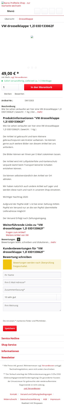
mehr (40, 111)
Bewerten (19, 93)
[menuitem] (8, 11)
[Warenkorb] (59, 11)
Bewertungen (8, 239)
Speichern (10, 328)
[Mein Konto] (52, 11)
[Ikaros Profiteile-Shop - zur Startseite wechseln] (16, 4)
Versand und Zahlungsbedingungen (36, 394)
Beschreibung (8, 106)
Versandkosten (48, 365)
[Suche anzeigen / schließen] (37, 11)
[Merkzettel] (45, 11)
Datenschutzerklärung (30, 399)
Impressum (55, 399)
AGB (45, 399)
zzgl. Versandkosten (19, 77)
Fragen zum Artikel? (15, 232)
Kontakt (13, 394)
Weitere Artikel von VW (17, 235)
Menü (10, 11)
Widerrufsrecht (10, 399)
